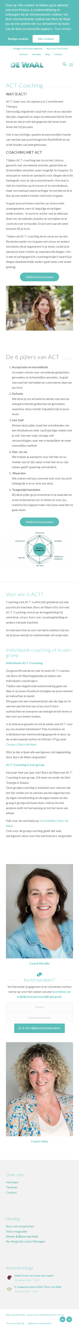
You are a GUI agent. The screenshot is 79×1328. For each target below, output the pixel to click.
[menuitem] (27, 49)
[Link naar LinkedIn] (62, 1319)
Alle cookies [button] (46, 38)
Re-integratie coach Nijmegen (25, 1241)
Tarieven (23, 54)
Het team (36, 54)
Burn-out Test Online (57, 48)
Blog (47, 54)
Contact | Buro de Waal (21, 744)
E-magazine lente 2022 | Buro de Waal (38, 1286)
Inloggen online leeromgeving (27, 48)
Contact (58, 54)
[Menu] (71, 64)
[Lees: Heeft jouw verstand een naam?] (9, 1277)
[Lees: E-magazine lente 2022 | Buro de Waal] (9, 1288)
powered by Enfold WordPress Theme (45, 1315)
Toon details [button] (62, 29)
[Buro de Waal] (33, 64)
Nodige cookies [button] (18, 38)
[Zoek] (62, 64)
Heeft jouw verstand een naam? (34, 1275)
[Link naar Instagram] (69, 1319)
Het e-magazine (16, 1231)
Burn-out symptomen (20, 1226)
